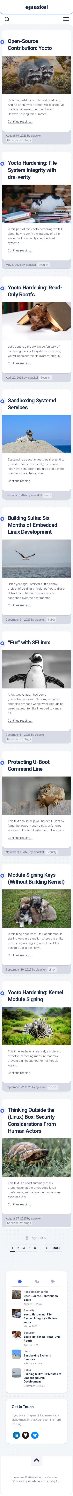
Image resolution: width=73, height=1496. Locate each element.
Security (43, 264)
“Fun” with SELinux (29, 642)
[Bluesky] (35, 1435)
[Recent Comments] (36, 1282)
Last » (56, 1248)
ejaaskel (36, 7)
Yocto (52, 1087)
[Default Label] (16, 1435)
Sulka (51, 619)
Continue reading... (20, 121)
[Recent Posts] (20, 1282)
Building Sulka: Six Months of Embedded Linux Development (32, 525)
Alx (58, 1481)
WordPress (35, 1481)
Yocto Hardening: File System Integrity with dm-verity (32, 170)
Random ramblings (19, 140)
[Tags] (53, 1282)
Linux (47, 495)
